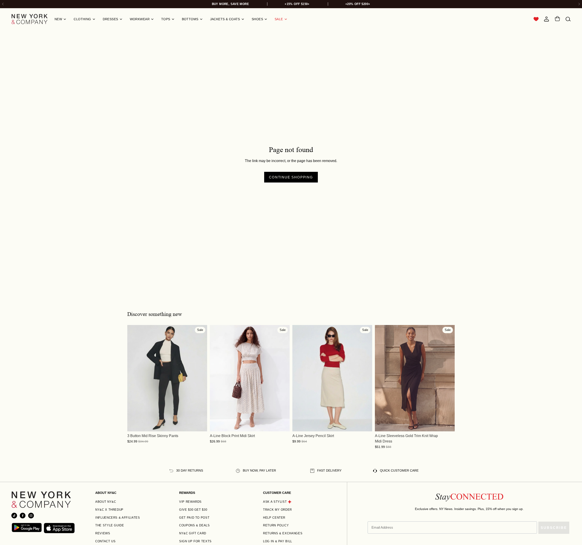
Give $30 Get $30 (193, 509)
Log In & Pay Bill (277, 541)
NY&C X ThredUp (109, 509)
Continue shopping (291, 177)
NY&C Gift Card (192, 533)
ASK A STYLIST (275, 501)
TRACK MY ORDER (277, 509)
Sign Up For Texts (195, 541)
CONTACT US (105, 541)
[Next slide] (579, 4)
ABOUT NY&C (105, 501)
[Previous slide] (134, 378)
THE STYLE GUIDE (109, 525)
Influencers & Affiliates (117, 517)
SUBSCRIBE (554, 528)
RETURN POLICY (276, 525)
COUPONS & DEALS (194, 525)
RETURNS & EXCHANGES (282, 533)
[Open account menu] (546, 19)
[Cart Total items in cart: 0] (557, 19)
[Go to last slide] (3, 4)
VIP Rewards (190, 501)
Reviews (102, 533)
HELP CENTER (274, 517)
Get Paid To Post (194, 517)
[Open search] (568, 19)
